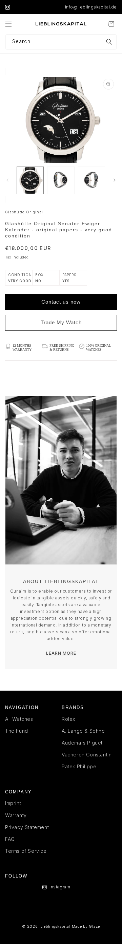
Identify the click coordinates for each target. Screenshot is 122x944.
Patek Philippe (79, 766)
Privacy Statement (27, 827)
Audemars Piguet (82, 743)
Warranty (16, 815)
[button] (8, 23)
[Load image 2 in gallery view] (60, 180)
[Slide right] (114, 180)
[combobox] (61, 42)
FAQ (10, 839)
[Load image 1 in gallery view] (30, 180)
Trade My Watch (61, 322)
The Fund (16, 731)
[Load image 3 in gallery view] (91, 180)
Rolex (68, 719)
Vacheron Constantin (86, 754)
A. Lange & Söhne (83, 731)
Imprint (13, 803)
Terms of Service (26, 851)
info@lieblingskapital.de (91, 6)
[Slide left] (7, 180)
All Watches (19, 719)
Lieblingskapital (55, 926)
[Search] (109, 41)
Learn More (61, 653)
